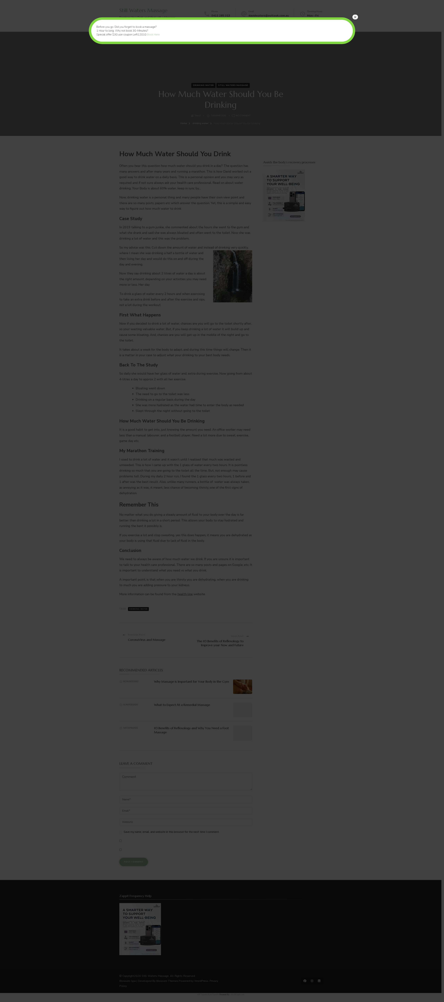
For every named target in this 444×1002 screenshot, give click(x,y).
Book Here (153, 34)
